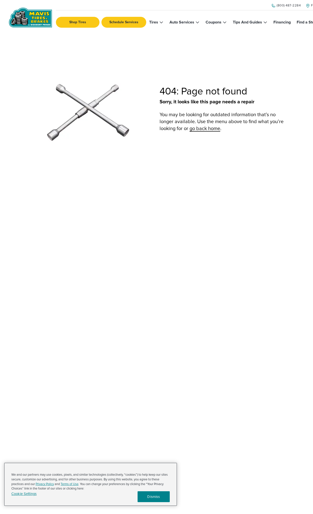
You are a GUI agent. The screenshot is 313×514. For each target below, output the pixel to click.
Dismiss (153, 496)
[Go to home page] (30, 17)
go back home (205, 129)
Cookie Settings (24, 494)
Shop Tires (77, 22)
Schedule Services (123, 22)
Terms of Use (69, 484)
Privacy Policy (45, 484)
